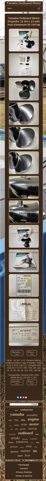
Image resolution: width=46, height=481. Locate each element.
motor (34, 424)
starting (32, 428)
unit (16, 429)
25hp (37, 434)
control (33, 439)
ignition (25, 439)
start (20, 455)
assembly (32, 415)
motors (11, 442)
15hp (10, 420)
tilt (35, 451)
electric (22, 442)
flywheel (14, 451)
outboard (25, 433)
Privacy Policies (24, 472)
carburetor (26, 409)
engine (33, 419)
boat (27, 455)
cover (16, 425)
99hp (16, 420)
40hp (23, 420)
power (23, 429)
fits (12, 429)
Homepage (23, 465)
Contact (24, 468)
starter (26, 451)
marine (22, 447)
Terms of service (23, 476)
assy (29, 446)
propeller (12, 434)
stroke (15, 438)
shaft (16, 410)
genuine (14, 446)
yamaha (17, 414)
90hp (36, 447)
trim (24, 424)
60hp (32, 442)
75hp (10, 425)
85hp (37, 442)
